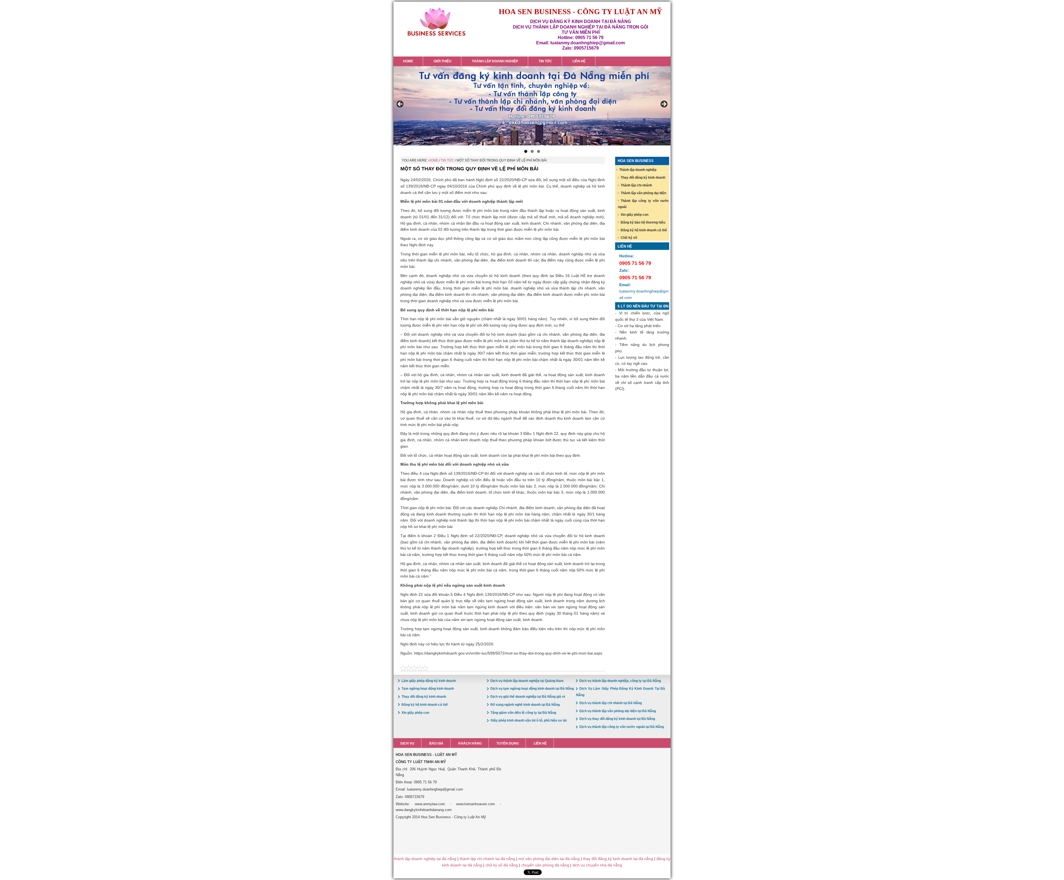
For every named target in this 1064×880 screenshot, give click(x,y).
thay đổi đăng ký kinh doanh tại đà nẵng (618, 858)
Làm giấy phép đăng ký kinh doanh (428, 681)
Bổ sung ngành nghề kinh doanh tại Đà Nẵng (525, 705)
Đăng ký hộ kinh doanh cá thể (644, 230)
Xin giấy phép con (634, 215)
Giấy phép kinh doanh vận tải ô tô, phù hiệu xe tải (528, 720)
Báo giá (436, 743)
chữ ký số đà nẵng (501, 865)
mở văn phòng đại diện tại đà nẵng (549, 858)
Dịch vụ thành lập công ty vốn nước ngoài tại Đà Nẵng (621, 727)
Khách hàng (470, 743)
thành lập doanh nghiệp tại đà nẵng (425, 858)
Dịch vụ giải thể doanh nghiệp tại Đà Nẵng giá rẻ (527, 697)
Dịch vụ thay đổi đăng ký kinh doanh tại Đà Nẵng (617, 719)
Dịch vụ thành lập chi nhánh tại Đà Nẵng (610, 703)
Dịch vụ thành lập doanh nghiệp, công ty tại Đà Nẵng (620, 681)
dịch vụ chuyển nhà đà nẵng (597, 865)
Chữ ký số (629, 238)
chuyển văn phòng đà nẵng (545, 865)
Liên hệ (540, 743)
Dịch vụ (407, 743)
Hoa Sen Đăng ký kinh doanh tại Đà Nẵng (436, 21)
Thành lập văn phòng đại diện (643, 193)
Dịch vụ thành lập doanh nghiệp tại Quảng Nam (527, 681)
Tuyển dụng (508, 743)
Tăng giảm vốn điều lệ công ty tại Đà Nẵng (523, 713)
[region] (532, 105)
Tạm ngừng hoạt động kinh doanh (427, 689)
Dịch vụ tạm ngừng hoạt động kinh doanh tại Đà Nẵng (532, 689)
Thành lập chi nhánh (636, 185)
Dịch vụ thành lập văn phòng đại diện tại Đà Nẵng (617, 711)
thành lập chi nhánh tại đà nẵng (487, 858)
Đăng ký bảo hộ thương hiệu (643, 222)
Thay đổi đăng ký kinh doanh (643, 177)
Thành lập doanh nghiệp (637, 170)
